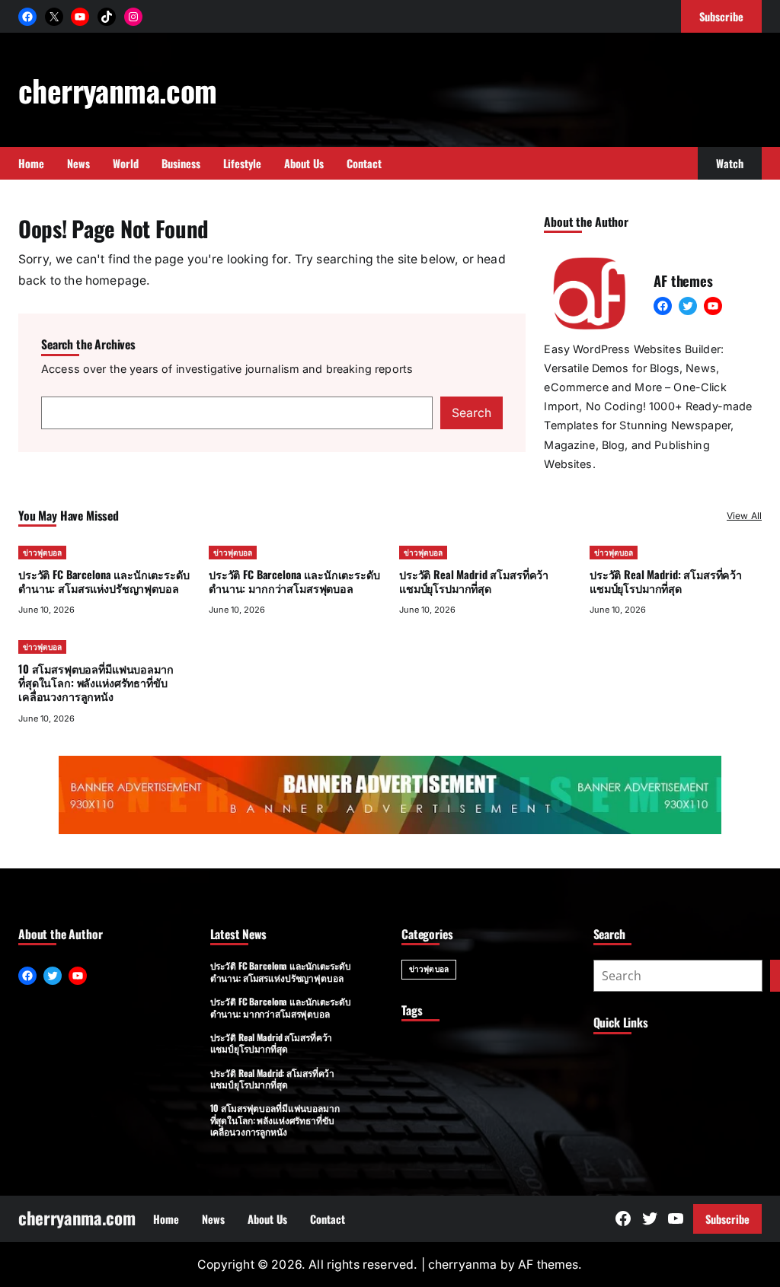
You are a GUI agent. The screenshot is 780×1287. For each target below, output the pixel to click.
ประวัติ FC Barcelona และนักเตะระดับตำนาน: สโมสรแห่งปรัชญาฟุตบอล (104, 581)
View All (744, 515)
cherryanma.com (117, 90)
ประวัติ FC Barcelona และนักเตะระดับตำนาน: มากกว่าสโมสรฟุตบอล (294, 581)
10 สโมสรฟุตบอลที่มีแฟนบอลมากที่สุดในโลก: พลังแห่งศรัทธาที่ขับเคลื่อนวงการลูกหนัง (96, 683)
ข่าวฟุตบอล (42, 552)
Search (471, 413)
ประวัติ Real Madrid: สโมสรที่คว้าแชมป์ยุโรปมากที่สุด (666, 581)
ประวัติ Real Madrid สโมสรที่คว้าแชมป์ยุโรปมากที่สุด (473, 581)
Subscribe (727, 1219)
